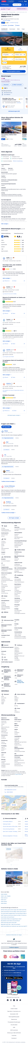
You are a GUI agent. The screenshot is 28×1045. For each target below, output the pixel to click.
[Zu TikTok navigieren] (14, 1000)
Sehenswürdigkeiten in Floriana (10, 835)
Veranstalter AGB (14, 1014)
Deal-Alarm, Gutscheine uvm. (14, 1011)
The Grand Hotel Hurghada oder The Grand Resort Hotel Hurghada (14, 913)
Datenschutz (14, 1019)
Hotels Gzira (3, 899)
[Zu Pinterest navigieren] (17, 1000)
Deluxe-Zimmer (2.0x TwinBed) (10, 293)
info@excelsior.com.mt (11, 789)
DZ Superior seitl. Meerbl (9, 356)
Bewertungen (12, 29)
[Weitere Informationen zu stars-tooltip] (12, 16)
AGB (14, 1027)
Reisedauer (4, 57)
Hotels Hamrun (4, 897)
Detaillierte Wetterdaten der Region (14, 934)
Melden (17, 438)
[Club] (8, 9)
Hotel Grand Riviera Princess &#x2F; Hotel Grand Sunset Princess (14, 911)
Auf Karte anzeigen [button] (6, 20)
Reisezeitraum (17, 52)
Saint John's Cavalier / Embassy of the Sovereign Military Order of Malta (10, 831)
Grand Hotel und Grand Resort (7, 917)
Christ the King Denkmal (8, 829)
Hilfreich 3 (7, 478)
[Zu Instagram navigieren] (11, 1000)
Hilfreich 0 (7, 449)
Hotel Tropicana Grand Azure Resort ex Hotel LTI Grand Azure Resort (14, 915)
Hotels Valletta (4, 894)
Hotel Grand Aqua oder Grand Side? (9, 922)
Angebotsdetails (18, 774)
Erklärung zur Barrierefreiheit (14, 1032)
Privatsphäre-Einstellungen (14, 1022)
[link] (23, 4)
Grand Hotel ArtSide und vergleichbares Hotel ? (11, 918)
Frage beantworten (8, 438)
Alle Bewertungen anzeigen (14, 415)
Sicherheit (14, 1035)
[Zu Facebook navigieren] (8, 1000)
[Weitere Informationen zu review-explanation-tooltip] (17, 22)
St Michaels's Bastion (8, 821)
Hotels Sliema (4, 901)
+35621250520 (9, 792)
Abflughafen (5, 52)
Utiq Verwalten (14, 1024)
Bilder (18, 29)
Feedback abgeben (14, 947)
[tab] (7, 49)
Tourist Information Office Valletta (10, 826)
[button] (11, 39)
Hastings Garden (7, 824)
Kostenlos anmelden (21, 8)
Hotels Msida (4, 903)
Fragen (23, 29)
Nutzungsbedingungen (14, 1016)
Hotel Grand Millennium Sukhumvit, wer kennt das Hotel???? (14, 926)
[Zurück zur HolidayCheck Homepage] (5, 4)
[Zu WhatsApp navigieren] (20, 1000)
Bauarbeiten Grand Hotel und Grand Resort (10, 920)
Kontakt (20, 1)
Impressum (14, 1038)
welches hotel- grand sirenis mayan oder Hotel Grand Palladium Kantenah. (14, 909)
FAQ (14, 1006)
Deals (3, 1)
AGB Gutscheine (14, 1030)
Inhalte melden (14, 1008)
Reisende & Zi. (17, 57)
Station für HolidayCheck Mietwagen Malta (20, 681)
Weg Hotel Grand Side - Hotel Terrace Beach (10, 924)
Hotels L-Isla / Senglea (5, 896)
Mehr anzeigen (4, 223)
